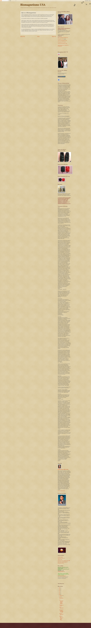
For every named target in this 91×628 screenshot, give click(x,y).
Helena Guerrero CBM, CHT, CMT (63, 469)
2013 (59, 589)
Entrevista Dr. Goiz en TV (61, 558)
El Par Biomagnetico (61, 608)
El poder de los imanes (61, 605)
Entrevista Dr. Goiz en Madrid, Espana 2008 (64, 560)
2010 (59, 593)
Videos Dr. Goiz (60, 559)
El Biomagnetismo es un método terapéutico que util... (61, 602)
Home (38, 36)
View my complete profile (61, 490)
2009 (59, 594)
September (61, 595)
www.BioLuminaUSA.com (61, 571)
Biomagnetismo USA (32, 4)
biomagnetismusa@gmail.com (64, 37)
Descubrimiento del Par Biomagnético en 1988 (61, 611)
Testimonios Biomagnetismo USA (62, 43)
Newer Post (22, 36)
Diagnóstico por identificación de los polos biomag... (61, 618)
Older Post (54, 36)
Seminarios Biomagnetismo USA (62, 40)
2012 (59, 590)
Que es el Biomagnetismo (61, 614)
